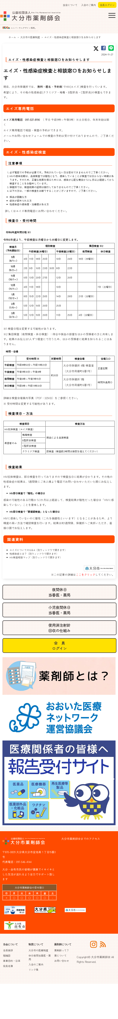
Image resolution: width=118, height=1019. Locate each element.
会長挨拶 (8, 950)
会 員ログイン (59, 645)
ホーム (12, 37)
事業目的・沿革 (11, 961)
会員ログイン (107, 5)
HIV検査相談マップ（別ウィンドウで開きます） (36, 557)
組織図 (6, 955)
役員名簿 (8, 966)
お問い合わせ (61, 961)
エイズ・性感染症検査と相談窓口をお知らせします (72, 37)
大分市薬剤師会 (100, 957)
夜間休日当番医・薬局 (59, 592)
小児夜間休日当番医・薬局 (59, 610)
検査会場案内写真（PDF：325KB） (33, 398)
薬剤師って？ (61, 950)
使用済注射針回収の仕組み (59, 627)
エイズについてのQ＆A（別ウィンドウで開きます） (38, 550)
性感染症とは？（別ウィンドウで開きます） (34, 553)
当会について (70, 5)
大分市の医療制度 (30, 37)
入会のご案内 (88, 5)
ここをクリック (85, 574)
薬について (60, 955)
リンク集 (33, 969)
